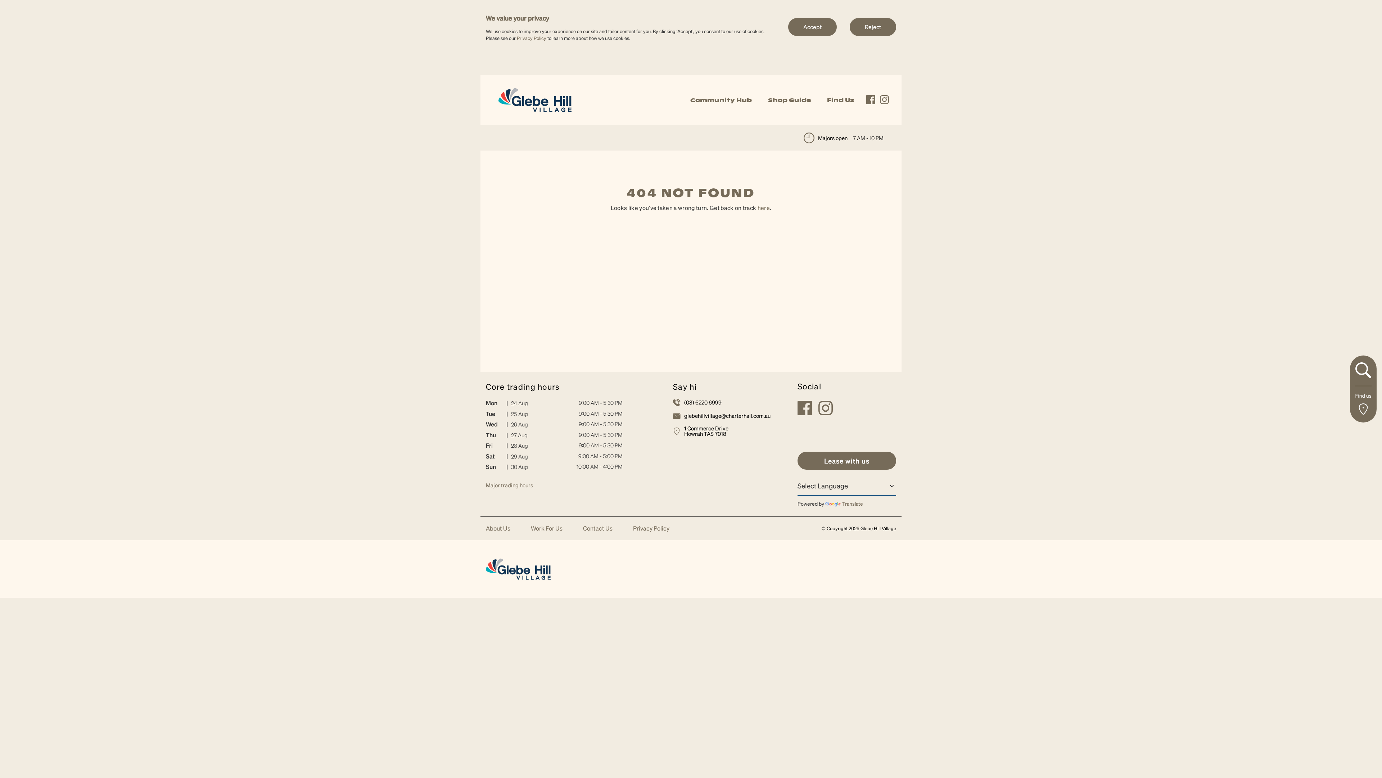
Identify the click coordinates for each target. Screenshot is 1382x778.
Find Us (840, 100)
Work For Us (547, 529)
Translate (852, 503)
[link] (535, 99)
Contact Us (598, 529)
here (764, 207)
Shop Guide (789, 100)
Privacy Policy (531, 38)
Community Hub (721, 100)
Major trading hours (509, 485)
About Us (498, 529)
